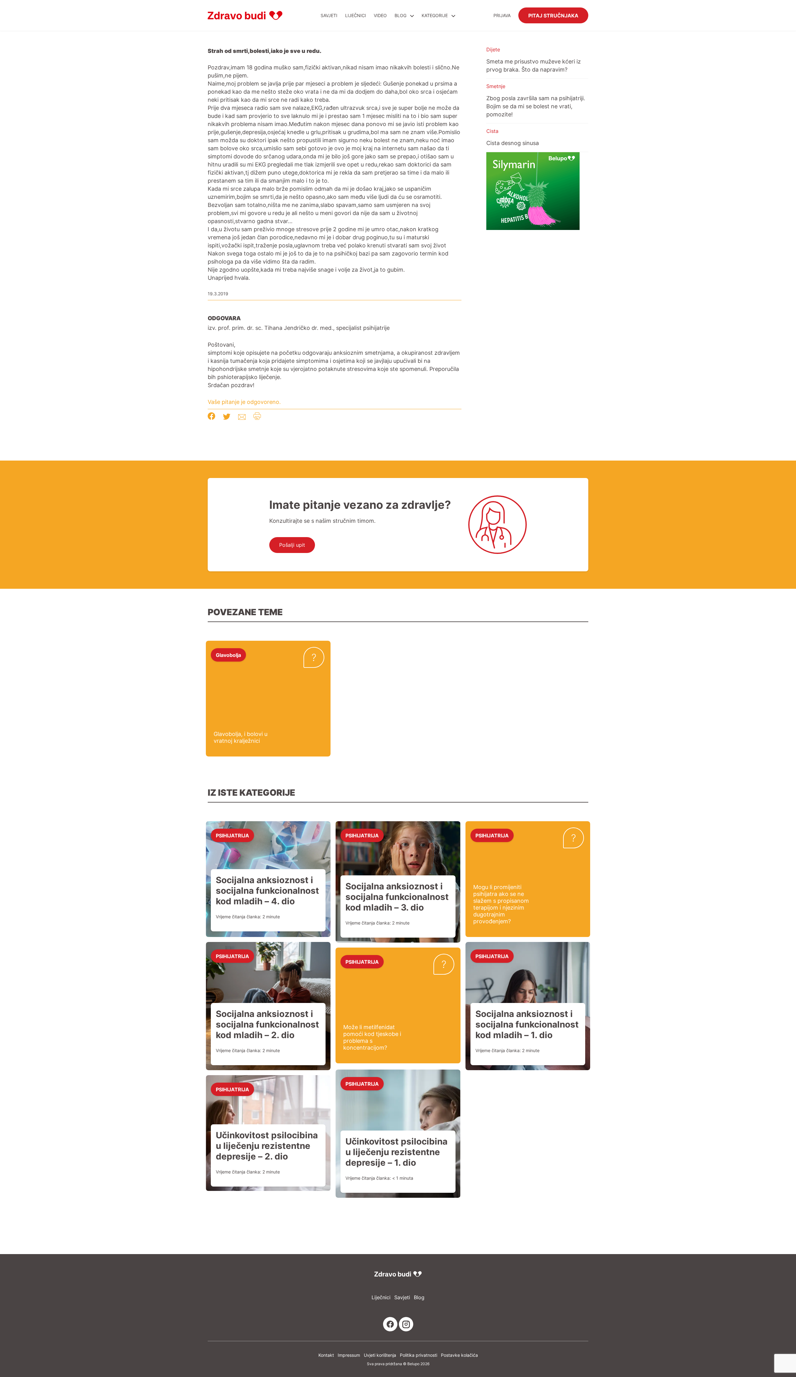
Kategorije (435, 15)
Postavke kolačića (459, 1355)
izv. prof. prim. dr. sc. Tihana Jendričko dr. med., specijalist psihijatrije (299, 327)
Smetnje (495, 86)
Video (380, 15)
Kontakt (326, 1355)
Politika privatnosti (418, 1355)
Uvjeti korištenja (380, 1355)
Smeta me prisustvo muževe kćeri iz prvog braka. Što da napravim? (533, 65)
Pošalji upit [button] (292, 544)
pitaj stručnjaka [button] (553, 15)
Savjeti (329, 15)
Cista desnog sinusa (512, 143)
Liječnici (355, 15)
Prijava (502, 15)
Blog (400, 15)
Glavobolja (228, 654)
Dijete (493, 49)
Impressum (349, 1355)
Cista (492, 131)
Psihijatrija (232, 835)
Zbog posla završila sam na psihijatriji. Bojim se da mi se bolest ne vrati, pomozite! (535, 106)
